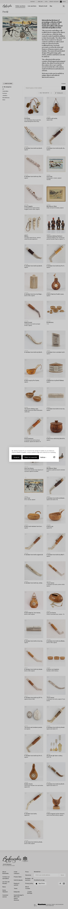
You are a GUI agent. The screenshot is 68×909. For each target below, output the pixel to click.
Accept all (16, 457)
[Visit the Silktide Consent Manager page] (54, 457)
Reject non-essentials (30, 457)
